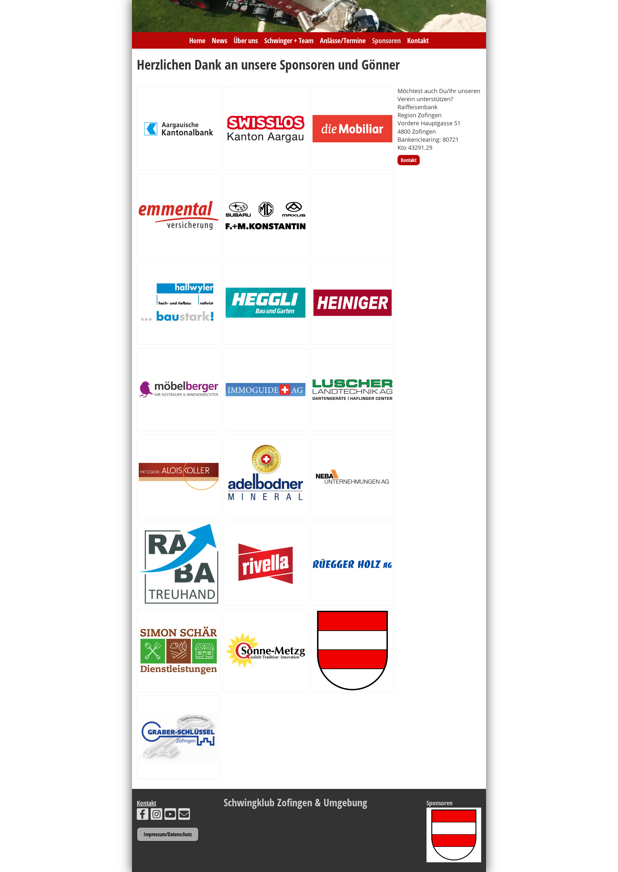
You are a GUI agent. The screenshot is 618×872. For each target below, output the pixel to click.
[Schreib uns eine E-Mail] (184, 815)
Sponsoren (386, 40)
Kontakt (418, 40)
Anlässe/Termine (343, 40)
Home (197, 40)
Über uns (246, 40)
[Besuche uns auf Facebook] (142, 815)
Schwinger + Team (289, 40)
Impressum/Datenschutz (168, 834)
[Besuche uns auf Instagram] (156, 815)
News (219, 40)
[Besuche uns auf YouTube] (170, 815)
